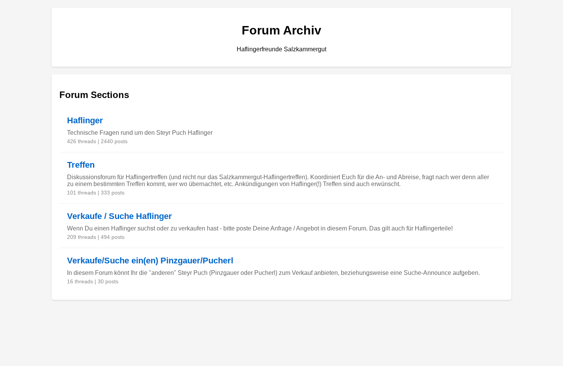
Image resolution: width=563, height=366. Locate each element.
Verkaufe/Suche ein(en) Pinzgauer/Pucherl (150, 260)
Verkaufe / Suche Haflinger (119, 216)
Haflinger (85, 120)
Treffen (81, 165)
